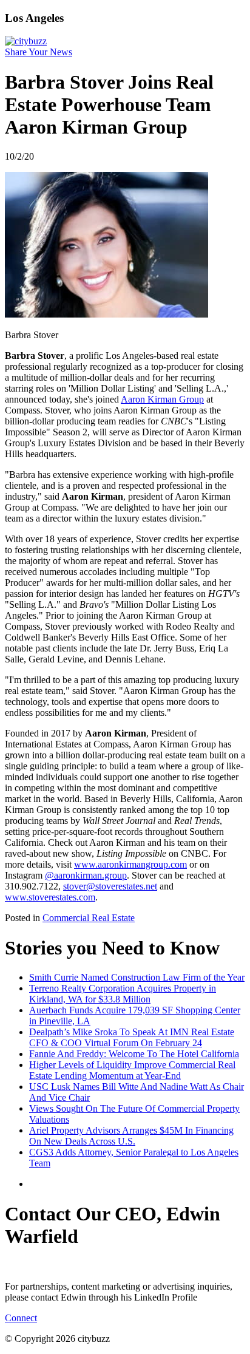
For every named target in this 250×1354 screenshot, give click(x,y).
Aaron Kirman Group (162, 399)
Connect (21, 1318)
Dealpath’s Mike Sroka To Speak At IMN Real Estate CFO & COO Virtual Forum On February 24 (131, 1037)
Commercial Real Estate (88, 918)
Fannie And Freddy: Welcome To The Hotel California (134, 1054)
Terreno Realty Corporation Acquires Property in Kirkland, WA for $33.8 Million (122, 993)
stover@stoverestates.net (110, 886)
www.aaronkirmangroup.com (130, 864)
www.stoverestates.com (50, 897)
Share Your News (38, 52)
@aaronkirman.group (86, 875)
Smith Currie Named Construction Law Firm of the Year (137, 977)
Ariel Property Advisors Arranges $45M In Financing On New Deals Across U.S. (131, 1135)
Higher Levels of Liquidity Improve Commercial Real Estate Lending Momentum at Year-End (132, 1070)
